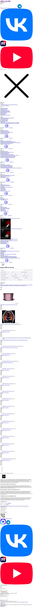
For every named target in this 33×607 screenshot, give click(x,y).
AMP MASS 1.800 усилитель (4, 400)
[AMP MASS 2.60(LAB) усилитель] (7, 428)
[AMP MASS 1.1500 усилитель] (7, 376)
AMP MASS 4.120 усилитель (4, 437)
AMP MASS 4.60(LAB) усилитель (5, 460)
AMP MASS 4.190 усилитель (4, 452)
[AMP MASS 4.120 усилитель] (6, 436)
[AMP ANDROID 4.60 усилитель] (7, 330)
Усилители (9, 503)
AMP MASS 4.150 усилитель (4, 445)
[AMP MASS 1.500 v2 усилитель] (7, 383)
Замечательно (2, 606)
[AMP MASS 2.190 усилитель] (6, 421)
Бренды (3, 264)
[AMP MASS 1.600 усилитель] (6, 391)
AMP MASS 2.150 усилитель (4, 415)
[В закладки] (1, 307)
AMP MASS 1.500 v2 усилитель (5, 385)
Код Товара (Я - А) (23, 285)
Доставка (9, 104)
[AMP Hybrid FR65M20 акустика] (7, 353)
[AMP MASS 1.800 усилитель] (6, 398)
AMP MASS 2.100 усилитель (4, 407)
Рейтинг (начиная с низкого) (11, 285)
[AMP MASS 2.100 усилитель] (6, 406)
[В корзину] (1, 306)
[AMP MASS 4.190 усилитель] (6, 451)
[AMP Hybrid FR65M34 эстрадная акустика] (8, 361)
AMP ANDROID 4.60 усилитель (5, 331)
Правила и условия (3, 605)
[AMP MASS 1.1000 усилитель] (7, 368)
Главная (3, 263)
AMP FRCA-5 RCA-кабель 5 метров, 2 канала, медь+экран (9, 347)
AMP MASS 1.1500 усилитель (4, 377)
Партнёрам (13, 104)
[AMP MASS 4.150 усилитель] (6, 443)
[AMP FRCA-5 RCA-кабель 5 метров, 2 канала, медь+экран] (11, 346)
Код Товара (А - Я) (18, 285)
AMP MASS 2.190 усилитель (4, 422)
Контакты (16, 104)
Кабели (7, 504)
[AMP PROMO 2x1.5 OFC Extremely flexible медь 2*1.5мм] (8, 303)
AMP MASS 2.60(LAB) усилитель (5, 430)
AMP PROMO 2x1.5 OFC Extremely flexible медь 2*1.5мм (8, 304)
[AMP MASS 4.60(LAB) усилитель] (7, 458)
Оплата (7, 104)
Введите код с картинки (3, 600)
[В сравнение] (1, 309)
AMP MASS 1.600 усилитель (4, 392)
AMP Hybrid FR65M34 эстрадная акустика (6, 362)
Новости (4, 104)
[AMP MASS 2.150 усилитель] (6, 413)
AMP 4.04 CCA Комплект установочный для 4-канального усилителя (10, 324)
